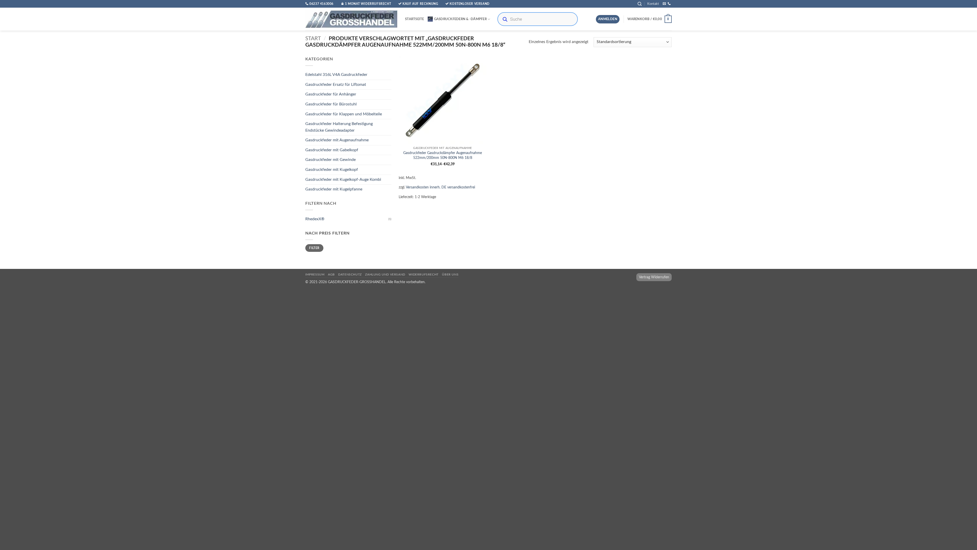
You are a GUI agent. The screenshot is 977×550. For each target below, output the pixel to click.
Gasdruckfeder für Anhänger (330, 94)
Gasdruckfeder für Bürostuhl (331, 104)
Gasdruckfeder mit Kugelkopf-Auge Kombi (343, 179)
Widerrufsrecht (424, 274)
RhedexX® (314, 219)
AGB (331, 274)
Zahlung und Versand (385, 274)
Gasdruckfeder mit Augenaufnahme (337, 140)
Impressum (315, 274)
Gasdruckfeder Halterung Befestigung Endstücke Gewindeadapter (339, 127)
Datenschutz (350, 274)
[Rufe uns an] (669, 4)
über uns (450, 274)
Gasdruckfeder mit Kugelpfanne (333, 189)
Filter (314, 248)
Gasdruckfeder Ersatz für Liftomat (335, 84)
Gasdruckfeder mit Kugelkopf (331, 170)
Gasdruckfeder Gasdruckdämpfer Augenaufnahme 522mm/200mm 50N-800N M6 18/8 (442, 155)
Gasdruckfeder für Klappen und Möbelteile (343, 114)
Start (313, 38)
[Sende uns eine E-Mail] (664, 4)
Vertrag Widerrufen (654, 277)
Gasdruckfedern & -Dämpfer (460, 19)
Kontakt (653, 3)
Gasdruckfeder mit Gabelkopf (331, 150)
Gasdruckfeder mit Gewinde (330, 160)
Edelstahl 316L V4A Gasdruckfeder (336, 75)
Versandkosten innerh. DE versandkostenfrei (440, 187)
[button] (640, 4)
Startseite (414, 19)
